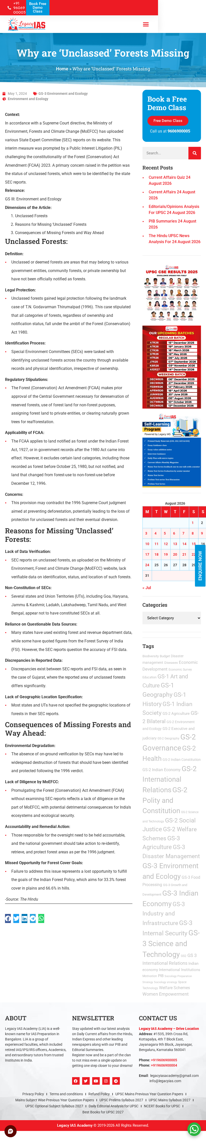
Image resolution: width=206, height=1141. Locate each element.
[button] (159, 504)
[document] (103, 570)
